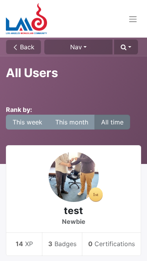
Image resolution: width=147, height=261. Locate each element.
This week (27, 122)
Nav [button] (76, 47)
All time (112, 122)
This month (71, 122)
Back (26, 47)
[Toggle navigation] (133, 18)
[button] (126, 47)
